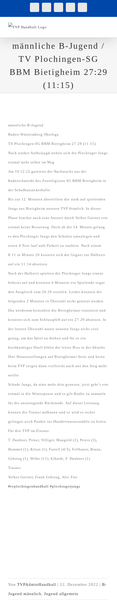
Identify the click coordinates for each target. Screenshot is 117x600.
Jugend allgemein (61, 594)
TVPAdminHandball (36, 584)
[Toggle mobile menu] (106, 25)
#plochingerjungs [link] (65, 486)
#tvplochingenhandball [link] (28, 486)
